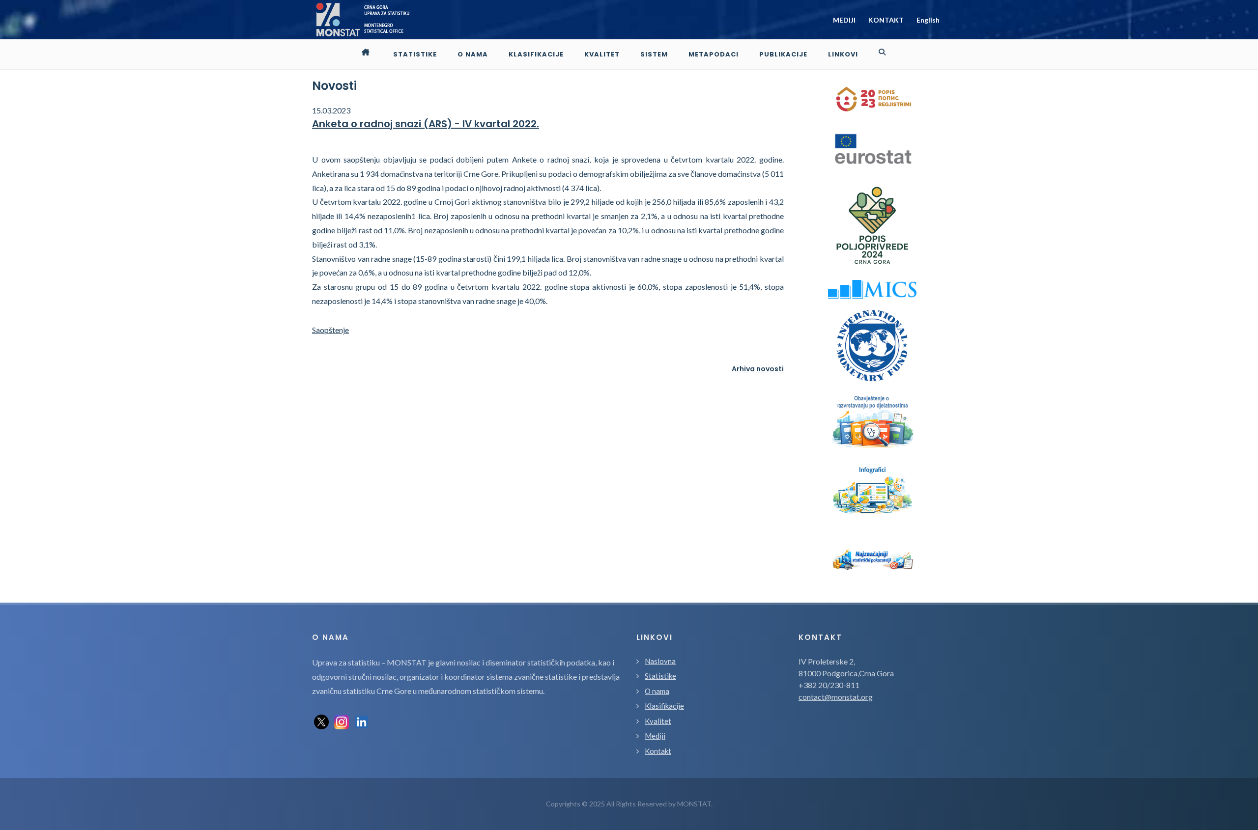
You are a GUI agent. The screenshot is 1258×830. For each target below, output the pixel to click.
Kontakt (658, 751)
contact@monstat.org (836, 696)
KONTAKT (886, 20)
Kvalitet (658, 721)
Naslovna (660, 661)
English (928, 20)
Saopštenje (330, 329)
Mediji (655, 735)
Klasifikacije (664, 705)
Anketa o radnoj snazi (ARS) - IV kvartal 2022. (425, 124)
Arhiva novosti (758, 369)
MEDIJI (844, 20)
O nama (657, 691)
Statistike (660, 675)
